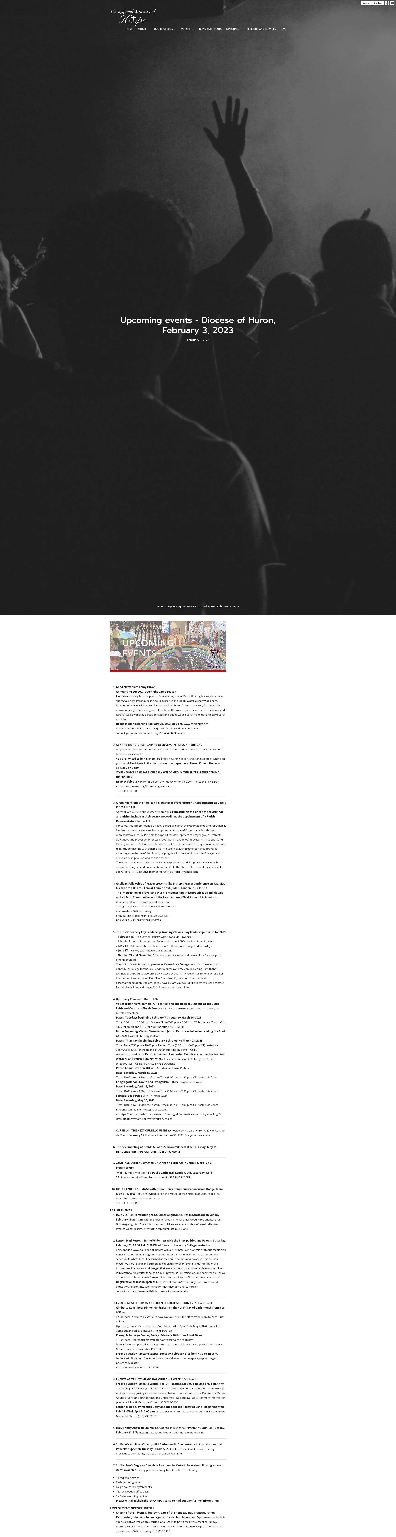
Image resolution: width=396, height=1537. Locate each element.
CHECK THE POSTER (149, 920)
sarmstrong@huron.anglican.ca (149, 786)
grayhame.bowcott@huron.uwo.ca (151, 1119)
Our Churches (163, 29)
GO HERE (177, 1135)
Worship (186, 29)
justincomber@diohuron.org (134, 1531)
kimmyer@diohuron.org (156, 987)
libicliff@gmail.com (186, 871)
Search (366, 3)
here (214, 701)
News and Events (210, 29)
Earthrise (122, 696)
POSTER (179, 1027)
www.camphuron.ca (196, 724)
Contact (378, 3)
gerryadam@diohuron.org (142, 733)
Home (129, 29)
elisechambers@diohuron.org (134, 983)
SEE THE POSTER (126, 791)
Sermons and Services (261, 29)
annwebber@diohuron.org (135, 911)
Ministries (232, 29)
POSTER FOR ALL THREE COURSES (154, 1063)
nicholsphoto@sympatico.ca (152, 1500)
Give (283, 29)
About (142, 29)
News (160, 606)
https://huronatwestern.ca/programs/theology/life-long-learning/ (159, 1114)
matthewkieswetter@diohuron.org (147, 1291)
